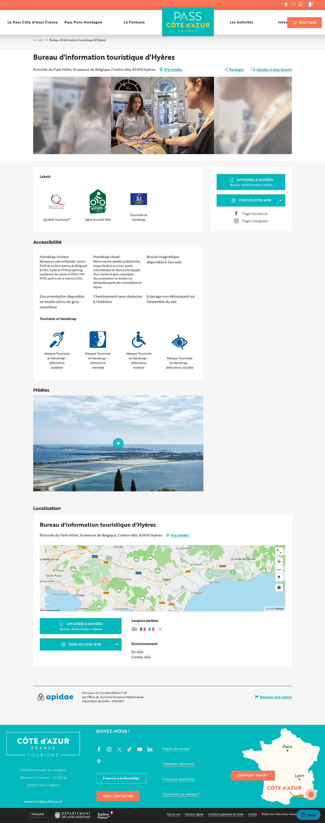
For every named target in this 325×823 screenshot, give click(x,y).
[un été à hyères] (118, 443)
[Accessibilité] (286, 4)
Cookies (252, 814)
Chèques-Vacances (178, 763)
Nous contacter (118, 796)
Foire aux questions (178, 779)
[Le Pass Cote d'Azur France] (188, 22)
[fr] (310, 4)
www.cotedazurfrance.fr (43, 801)
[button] (300, 4)
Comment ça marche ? (181, 794)
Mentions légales (194, 814)
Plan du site (173, 814)
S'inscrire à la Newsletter (121, 778)
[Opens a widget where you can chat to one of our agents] (308, 815)
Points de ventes (176, 748)
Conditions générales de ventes (226, 814)
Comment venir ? (253, 775)
